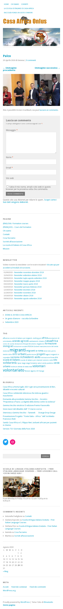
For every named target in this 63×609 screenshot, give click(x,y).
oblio (10, 354)
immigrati (8, 346)
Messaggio (12, 130)
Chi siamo (15, 4)
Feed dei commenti (38, 587)
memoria (6, 351)
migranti (18, 350)
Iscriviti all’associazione (12, 242)
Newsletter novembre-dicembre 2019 (29, 272)
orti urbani (19, 354)
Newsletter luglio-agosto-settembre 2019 (30, 278)
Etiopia (25, 344)
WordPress (25, 602)
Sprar (19, 363)
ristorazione (45, 357)
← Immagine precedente (10, 69)
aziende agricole (20, 341)
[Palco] (31, 105)
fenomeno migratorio (36, 344)
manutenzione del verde (49, 346)
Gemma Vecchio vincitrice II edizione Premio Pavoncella (26, 405)
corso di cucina (8, 344)
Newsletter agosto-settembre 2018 (28, 299)
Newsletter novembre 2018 (25, 293)
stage (24, 363)
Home (6, 4)
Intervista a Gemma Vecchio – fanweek (19, 413)
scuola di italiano (11, 360)
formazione (51, 343)
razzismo (14, 357)
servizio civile (48, 360)
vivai (30, 367)
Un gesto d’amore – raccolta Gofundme (21, 318)
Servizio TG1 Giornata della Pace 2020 (19, 429)
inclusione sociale (20, 346)
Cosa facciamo (9, 238)
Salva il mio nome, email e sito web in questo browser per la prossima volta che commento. (28, 188)
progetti (41, 354)
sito (55, 360)
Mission (6, 249)
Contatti (24, 4)
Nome (9, 157)
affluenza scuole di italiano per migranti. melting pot (22, 338)
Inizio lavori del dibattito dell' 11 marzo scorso (22, 409)
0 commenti (31, 60)
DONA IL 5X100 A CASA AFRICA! (18, 315)
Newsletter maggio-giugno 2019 (27, 281)
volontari (39, 366)
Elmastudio (48, 602)
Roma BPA (54, 357)
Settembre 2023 (11, 322)
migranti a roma (34, 350)
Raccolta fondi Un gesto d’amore (18, 13)
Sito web (10, 178)
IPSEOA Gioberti (34, 346)
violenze (14, 367)
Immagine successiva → (47, 68)
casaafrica (51, 340)
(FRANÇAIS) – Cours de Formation (17, 227)
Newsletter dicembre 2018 (24, 290)
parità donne (31, 354)
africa (45, 338)
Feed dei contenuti (19, 587)
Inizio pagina (9, 605)
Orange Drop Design (47, 413)
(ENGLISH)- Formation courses (15, 223)
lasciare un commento (49, 110)
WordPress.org (9, 590)
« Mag (5, 571)
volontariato (13, 370)
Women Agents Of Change (34, 371)
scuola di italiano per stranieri (31, 360)
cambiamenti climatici (37, 341)
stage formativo (31, 363)
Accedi (5, 587)
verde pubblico (47, 363)
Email (9, 168)
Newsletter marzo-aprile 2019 (26, 284)
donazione (19, 344)
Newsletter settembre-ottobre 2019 (28, 275)
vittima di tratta (23, 367)
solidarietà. (10, 362)
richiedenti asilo (30, 357)
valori (40, 363)
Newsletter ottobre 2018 (23, 296)
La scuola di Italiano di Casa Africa (19, 8)
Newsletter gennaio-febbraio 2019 (27, 287)
